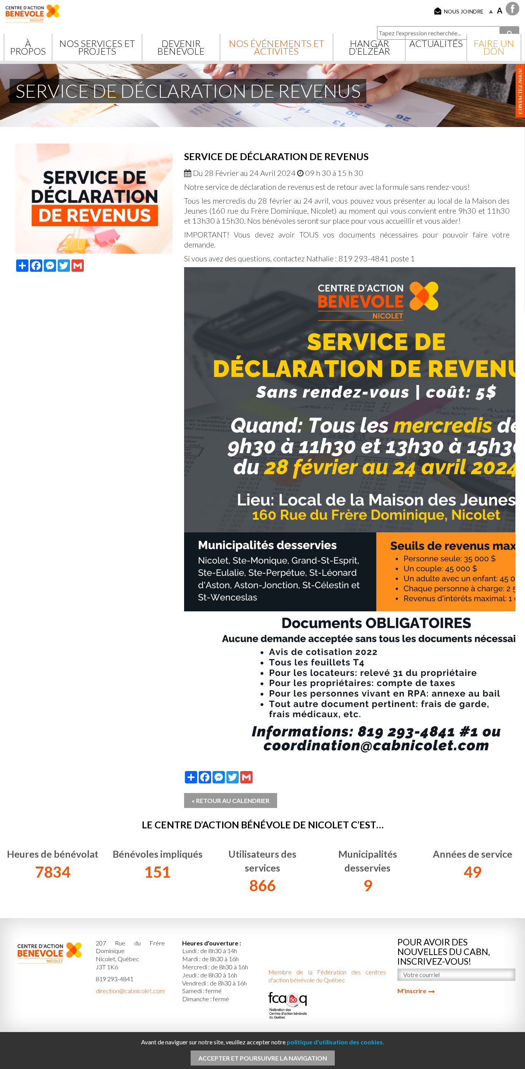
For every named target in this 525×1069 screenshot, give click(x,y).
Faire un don (493, 47)
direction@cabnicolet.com (130, 990)
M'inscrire (411, 990)
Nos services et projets (97, 47)
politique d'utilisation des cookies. (335, 1042)
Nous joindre (463, 11)
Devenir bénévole (180, 47)
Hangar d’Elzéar (369, 47)
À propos (28, 47)
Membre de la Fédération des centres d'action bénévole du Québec (327, 976)
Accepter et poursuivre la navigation (262, 1058)
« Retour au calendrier (230, 800)
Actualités (436, 43)
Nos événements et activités (276, 47)
